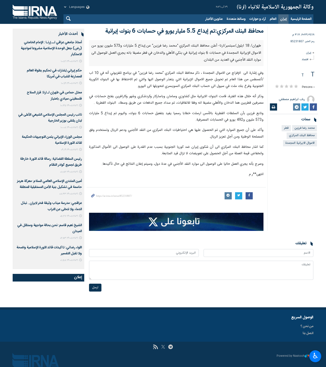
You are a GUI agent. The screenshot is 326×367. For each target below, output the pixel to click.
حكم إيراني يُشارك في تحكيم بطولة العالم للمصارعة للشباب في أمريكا (54, 74)
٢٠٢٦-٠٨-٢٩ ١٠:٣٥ (69, 105)
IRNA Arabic (275, 7)
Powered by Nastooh (291, 356)
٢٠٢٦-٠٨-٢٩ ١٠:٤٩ (69, 83)
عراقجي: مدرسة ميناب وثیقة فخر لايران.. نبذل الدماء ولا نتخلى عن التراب (51, 206)
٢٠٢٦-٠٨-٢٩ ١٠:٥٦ (69, 61)
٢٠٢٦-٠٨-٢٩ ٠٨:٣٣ (68, 194)
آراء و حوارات (257, 19)
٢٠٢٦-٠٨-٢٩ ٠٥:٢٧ (69, 216)
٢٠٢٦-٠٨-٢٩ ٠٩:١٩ (69, 150)
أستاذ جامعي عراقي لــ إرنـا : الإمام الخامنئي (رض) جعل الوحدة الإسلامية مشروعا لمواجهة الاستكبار (51, 48)
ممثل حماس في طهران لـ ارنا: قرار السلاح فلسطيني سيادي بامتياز (54, 95)
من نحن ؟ (306, 326)
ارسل (95, 287)
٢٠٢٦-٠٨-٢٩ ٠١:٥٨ (69, 260)
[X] (163, 347)
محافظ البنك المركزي (302, 135)
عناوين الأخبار (214, 19)
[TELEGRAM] (170, 347)
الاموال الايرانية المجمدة (300, 143)
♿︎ (315, 355)
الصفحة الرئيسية (300, 19)
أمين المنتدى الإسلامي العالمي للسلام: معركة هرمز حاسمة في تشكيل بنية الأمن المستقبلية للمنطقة (49, 184)
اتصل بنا (308, 333)
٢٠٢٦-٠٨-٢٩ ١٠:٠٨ (69, 127)
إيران (283, 19)
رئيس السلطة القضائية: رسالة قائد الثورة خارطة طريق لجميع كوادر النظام (51, 162)
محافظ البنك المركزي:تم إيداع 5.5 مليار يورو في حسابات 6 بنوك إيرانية (184, 31)
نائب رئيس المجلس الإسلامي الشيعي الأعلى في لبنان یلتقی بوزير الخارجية (50, 118)
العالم (273, 19)
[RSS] (155, 347)
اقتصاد (305, 59)
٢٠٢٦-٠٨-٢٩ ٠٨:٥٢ (69, 172)
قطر (286, 128)
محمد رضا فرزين (304, 128)
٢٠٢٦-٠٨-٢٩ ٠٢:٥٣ (69, 238)
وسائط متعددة (236, 19)
